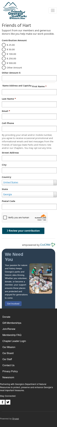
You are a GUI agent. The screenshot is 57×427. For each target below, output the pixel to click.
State (5, 189)
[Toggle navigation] (52, 10)
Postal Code (8, 201)
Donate (6, 316)
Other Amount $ (11, 72)
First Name (39, 86)
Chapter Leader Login (14, 341)
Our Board (8, 353)
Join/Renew (8, 329)
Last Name (9, 98)
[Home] (13, 10)
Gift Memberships (11, 323)
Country (6, 176)
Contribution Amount (14, 40)
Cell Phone (8, 123)
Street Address (10, 152)
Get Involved (13, 303)
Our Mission (8, 347)
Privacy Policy (10, 371)
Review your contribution (24, 230)
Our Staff (7, 359)
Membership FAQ (11, 335)
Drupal (15, 418)
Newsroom (8, 377)
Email (6, 110)
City (4, 164)
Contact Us (8, 365)
